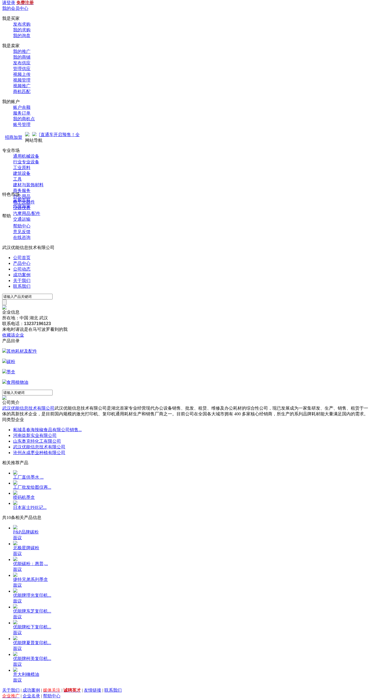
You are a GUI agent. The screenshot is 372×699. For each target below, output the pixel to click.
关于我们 (22, 280)
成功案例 (22, 274)
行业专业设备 (26, 162)
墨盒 (11, 372)
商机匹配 (22, 91)
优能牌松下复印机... (32, 627)
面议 (17, 537)
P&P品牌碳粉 (26, 532)
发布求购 (22, 24)
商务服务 (22, 190)
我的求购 (22, 30)
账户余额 (22, 107)
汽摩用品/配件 (26, 213)
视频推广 (22, 85)
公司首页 (22, 257)
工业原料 (22, 167)
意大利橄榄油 (26, 674)
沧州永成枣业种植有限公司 (39, 452)
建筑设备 (22, 173)
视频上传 (22, 74)
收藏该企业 (13, 335)
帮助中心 (22, 226)
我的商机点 (24, 118)
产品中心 (22, 263)
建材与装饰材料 (28, 184)
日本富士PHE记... (30, 507)
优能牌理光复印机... (32, 595)
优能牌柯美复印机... (32, 658)
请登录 (8, 2)
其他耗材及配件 (22, 351)
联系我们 (22, 286)
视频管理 (22, 80)
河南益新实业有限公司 (35, 435)
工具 (17, 179)
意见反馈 (22, 231)
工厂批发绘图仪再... (32, 487)
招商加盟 (13, 137)
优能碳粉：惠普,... (30, 563)
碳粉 (11, 361)
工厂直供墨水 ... (28, 477)
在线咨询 (22, 237)
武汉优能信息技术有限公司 (28, 408)
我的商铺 (22, 57)
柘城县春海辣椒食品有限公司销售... (47, 429)
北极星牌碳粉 (26, 547)
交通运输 (22, 219)
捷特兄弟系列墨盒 (30, 579)
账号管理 (22, 124)
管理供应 (22, 68)
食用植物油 (17, 382)
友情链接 (92, 690)
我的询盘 (22, 35)
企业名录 (31, 696)
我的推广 (22, 51)
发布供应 (22, 63)
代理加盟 (22, 205)
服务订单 (22, 113)
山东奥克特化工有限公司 (37, 441)
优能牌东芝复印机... (32, 611)
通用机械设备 (26, 156)
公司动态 (22, 269)
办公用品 (22, 196)
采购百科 (22, 200)
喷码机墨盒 (24, 497)
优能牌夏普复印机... (32, 642)
